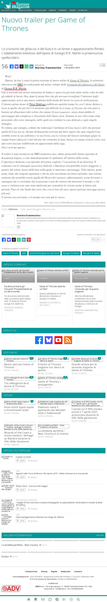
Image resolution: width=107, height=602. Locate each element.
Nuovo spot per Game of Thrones (18, 366)
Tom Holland (40, 10)
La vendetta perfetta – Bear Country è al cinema (53, 432)
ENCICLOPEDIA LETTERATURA (26, 500)
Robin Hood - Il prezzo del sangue (32, 486)
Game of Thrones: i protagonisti (49, 383)
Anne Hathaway (25, 10)
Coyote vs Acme (23, 457)
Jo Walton (82, 10)
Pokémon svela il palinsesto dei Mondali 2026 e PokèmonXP (51, 410)
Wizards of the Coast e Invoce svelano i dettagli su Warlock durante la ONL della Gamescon (18, 437)
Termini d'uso (31, 571)
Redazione (65, 571)
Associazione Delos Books (46, 579)
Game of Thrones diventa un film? (52, 287)
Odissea (72, 10)
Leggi (21, 461)
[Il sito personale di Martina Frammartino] (18, 227)
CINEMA (43, 278)
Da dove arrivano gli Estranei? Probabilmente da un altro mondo (18, 289)
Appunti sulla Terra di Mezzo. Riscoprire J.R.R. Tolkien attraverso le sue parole (52, 473)
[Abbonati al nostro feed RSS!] (68, 340)
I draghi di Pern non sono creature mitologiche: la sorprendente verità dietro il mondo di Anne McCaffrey (59, 503)
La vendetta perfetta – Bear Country (20, 545)
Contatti (78, 571)
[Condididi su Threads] (21, 66)
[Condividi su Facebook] (11, 66)
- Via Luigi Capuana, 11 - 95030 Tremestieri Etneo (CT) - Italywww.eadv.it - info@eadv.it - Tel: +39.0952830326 (63, 587)
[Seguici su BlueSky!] (48, 340)
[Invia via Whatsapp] (26, 66)
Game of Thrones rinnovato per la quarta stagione (86, 289)
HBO (20, 84)
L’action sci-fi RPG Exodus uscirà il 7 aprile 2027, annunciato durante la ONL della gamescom (87, 413)
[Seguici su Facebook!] (39, 340)
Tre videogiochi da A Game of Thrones (16, 384)
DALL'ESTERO (81, 278)
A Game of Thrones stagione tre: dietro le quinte (51, 367)
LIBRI (6, 278)
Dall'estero (13, 209)
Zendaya (52, 10)
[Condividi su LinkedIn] (31, 66)
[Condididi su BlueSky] (16, 66)
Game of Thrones (79, 80)
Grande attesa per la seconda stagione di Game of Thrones (84, 367)
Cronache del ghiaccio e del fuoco (86, 84)
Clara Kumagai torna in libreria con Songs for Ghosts (40, 517)
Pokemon (63, 10)
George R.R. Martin (15, 88)
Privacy (44, 571)
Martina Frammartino (48, 67)
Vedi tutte (99, 535)
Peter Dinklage (37, 104)
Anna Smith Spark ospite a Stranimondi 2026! (19, 408)
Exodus (5, 556)
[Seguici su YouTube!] (58, 340)
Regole (54, 571)
